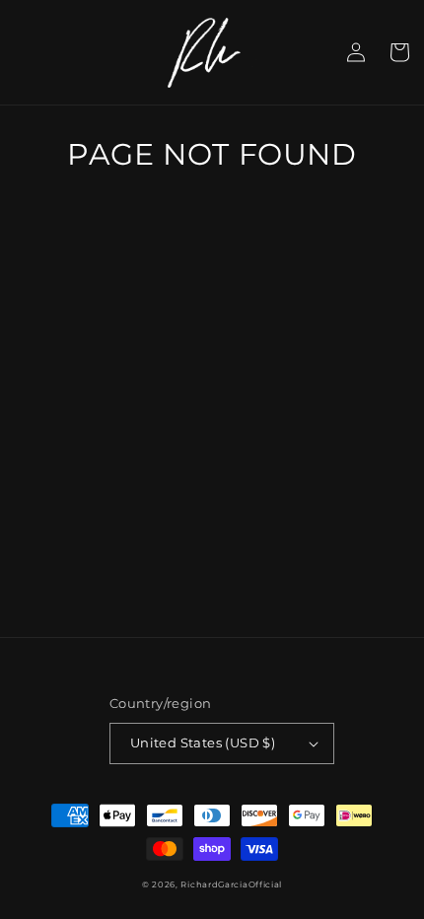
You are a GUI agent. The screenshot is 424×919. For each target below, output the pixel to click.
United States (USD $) (202, 742)
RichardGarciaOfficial (231, 884)
